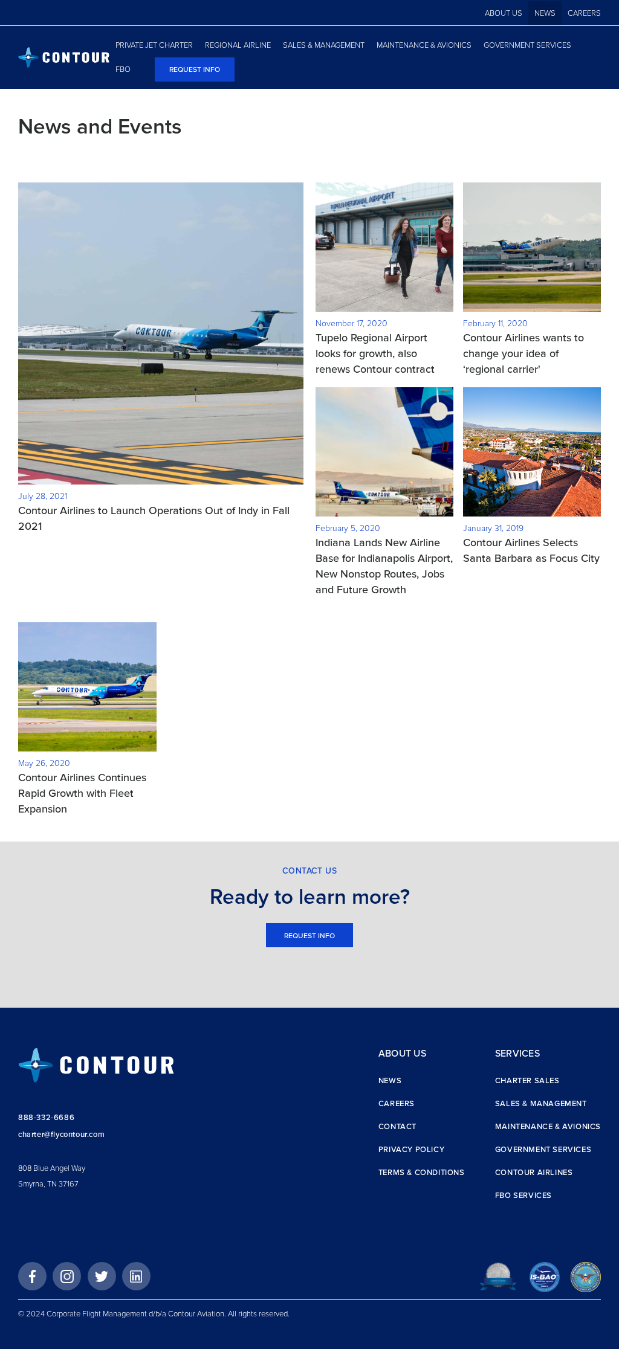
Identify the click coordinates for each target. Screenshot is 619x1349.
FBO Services (523, 1195)
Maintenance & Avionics (548, 1127)
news (389, 1081)
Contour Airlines (534, 1172)
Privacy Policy (411, 1149)
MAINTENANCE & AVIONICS (424, 45)
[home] (63, 57)
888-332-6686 (46, 1117)
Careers (584, 13)
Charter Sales (527, 1081)
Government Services (543, 1149)
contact (397, 1127)
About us (503, 13)
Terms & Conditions (421, 1172)
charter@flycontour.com (61, 1134)
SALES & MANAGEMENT (324, 45)
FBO (123, 69)
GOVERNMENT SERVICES (527, 45)
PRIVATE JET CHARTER (154, 45)
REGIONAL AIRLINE (238, 45)
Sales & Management (541, 1104)
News (545, 13)
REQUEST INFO (194, 69)
